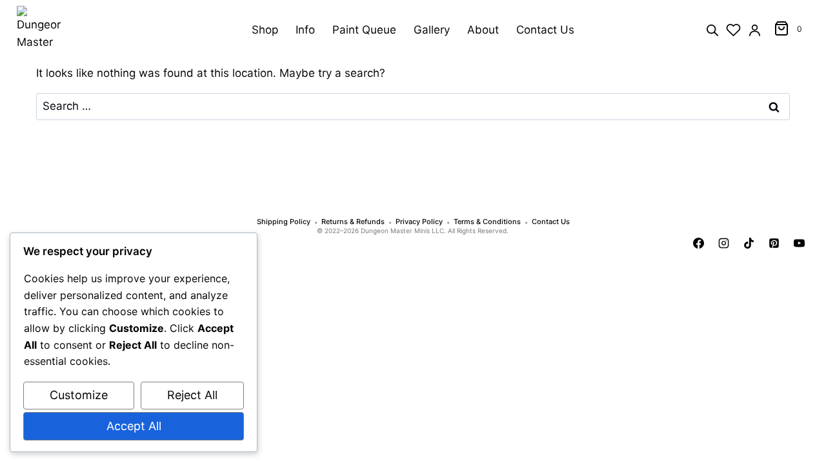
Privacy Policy (419, 221)
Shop (265, 29)
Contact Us (545, 29)
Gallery (432, 29)
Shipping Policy (283, 221)
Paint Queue (364, 29)
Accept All (133, 426)
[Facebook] (699, 243)
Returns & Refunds (353, 221)
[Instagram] (724, 243)
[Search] (712, 29)
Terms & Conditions (487, 221)
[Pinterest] (774, 243)
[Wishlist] (733, 30)
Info (305, 29)
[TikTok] (749, 243)
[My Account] (755, 30)
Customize (79, 395)
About (483, 29)
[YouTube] (800, 243)
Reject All (192, 395)
